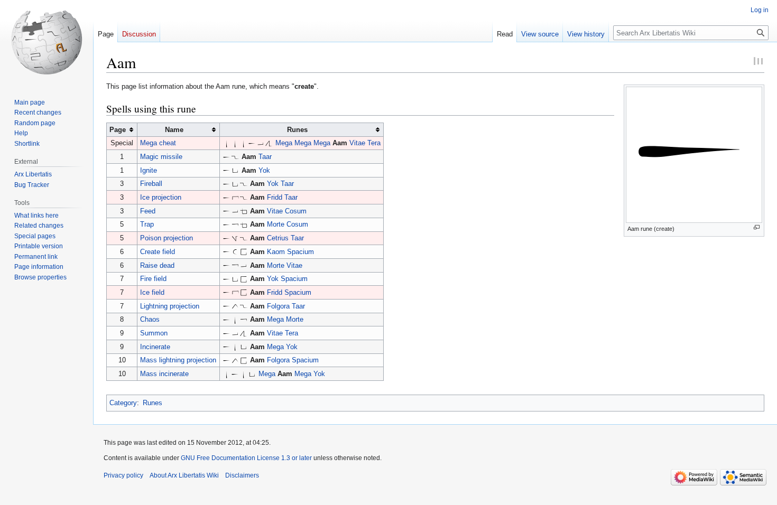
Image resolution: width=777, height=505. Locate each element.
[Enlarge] (757, 227)
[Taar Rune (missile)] (235, 157)
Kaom (276, 252)
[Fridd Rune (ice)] (235, 197)
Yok (264, 170)
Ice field (152, 292)
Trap (147, 224)
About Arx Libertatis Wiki (184, 475)
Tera (374, 143)
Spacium (300, 252)
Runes (152, 403)
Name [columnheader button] (174, 130)
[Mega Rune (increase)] (227, 143)
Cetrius (278, 238)
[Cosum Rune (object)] (243, 211)
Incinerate (155, 347)
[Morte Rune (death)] (235, 224)
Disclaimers (242, 475)
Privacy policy (123, 475)
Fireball (151, 184)
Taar (265, 157)
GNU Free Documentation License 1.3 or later (246, 458)
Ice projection (160, 197)
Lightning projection (169, 306)
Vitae (357, 143)
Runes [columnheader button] (297, 130)
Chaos (150, 319)
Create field (157, 252)
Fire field (153, 279)
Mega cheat (158, 143)
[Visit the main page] (46, 42)
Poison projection (166, 238)
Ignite (148, 170)
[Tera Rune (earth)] (269, 143)
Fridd (274, 197)
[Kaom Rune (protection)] (235, 252)
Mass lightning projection (178, 360)
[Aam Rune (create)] (252, 143)
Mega (283, 143)
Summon (154, 333)
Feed (147, 211)
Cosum (296, 211)
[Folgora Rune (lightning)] (235, 306)
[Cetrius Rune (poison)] (235, 238)
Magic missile (161, 157)
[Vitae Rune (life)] (260, 143)
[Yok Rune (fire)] (235, 170)
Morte (275, 224)
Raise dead (157, 265)
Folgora (278, 306)
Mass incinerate (164, 374)
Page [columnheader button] (117, 130)
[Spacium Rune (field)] (243, 252)
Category (123, 403)
